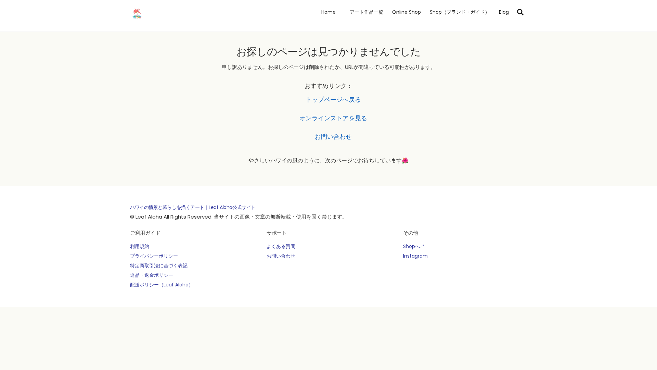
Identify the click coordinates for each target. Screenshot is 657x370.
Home (328, 12)
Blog (504, 12)
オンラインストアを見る (333, 118)
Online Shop (406, 12)
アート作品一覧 (364, 12)
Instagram (415, 255)
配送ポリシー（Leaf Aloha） (161, 284)
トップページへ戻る (333, 99)
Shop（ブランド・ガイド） (460, 12)
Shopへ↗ (414, 246)
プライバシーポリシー (154, 255)
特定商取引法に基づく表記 (159, 265)
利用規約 (139, 246)
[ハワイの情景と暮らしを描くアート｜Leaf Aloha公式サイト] (137, 19)
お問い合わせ (333, 136)
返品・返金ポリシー (151, 275)
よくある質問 (281, 246)
